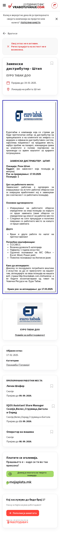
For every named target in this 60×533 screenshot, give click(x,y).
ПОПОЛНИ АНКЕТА (30, 22)
